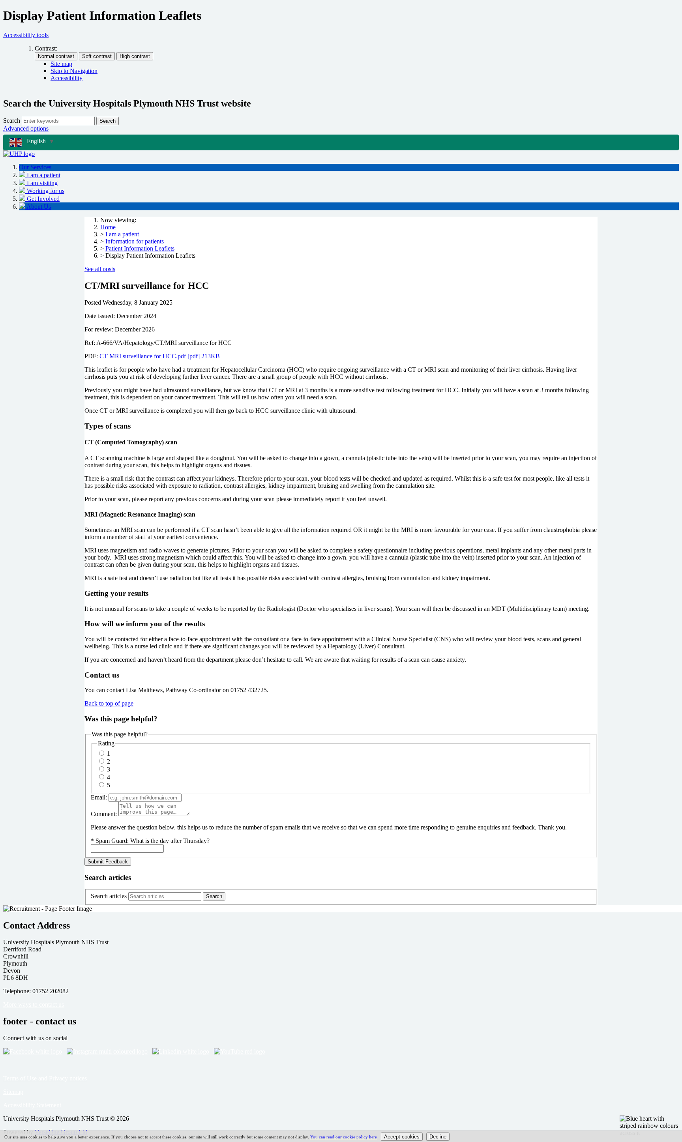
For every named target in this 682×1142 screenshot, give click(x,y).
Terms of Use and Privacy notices (45, 1078)
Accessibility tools (26, 35)
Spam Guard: (153, 840)
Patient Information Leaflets (139, 248)
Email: (99, 797)
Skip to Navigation (74, 70)
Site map (61, 63)
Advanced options (26, 128)
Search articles (109, 896)
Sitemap (13, 1091)
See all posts (99, 269)
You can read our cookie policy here (343, 1137)
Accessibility (66, 78)
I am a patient (122, 234)
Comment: (104, 814)
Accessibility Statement (32, 1105)
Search (11, 120)
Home (108, 227)
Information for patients (134, 241)
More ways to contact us (33, 1004)
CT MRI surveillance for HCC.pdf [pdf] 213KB (159, 356)
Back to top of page (108, 703)
